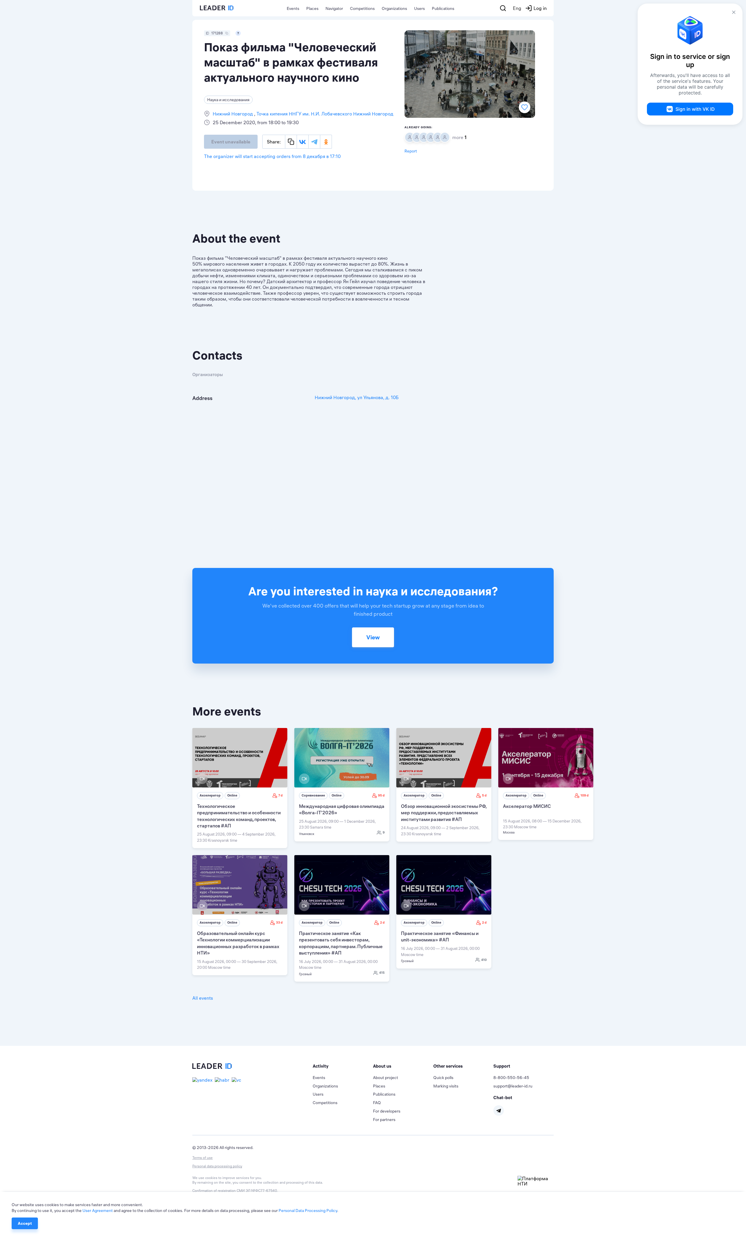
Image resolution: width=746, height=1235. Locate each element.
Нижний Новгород (233, 114)
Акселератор (210, 795)
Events (293, 8)
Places (312, 8)
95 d (381, 795)
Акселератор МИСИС (527, 806)
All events (202, 998)
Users (419, 8)
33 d (279, 922)
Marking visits (445, 1086)
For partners (384, 1119)
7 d (280, 795)
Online (232, 795)
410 (484, 960)
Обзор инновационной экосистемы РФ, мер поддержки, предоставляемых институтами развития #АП (443, 812)
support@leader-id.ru (512, 1086)
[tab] (343, 1066)
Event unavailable (230, 142)
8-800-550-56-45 (511, 1077)
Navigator (334, 8)
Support (501, 1066)
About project (385, 1077)
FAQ (377, 1102)
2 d (382, 922)
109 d (584, 795)
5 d (484, 795)
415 (382, 973)
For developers (386, 1111)
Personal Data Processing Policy (308, 1210)
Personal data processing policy (217, 1166)
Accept (25, 1223)
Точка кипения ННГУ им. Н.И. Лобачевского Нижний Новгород (324, 114)
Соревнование (313, 795)
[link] (239, 788)
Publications (443, 8)
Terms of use (202, 1157)
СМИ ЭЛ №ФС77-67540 (257, 1190)
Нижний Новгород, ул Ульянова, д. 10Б (357, 397)
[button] (343, 1066)
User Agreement (97, 1210)
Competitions (362, 8)
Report (410, 151)
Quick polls (443, 1077)
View (373, 637)
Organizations (394, 8)
